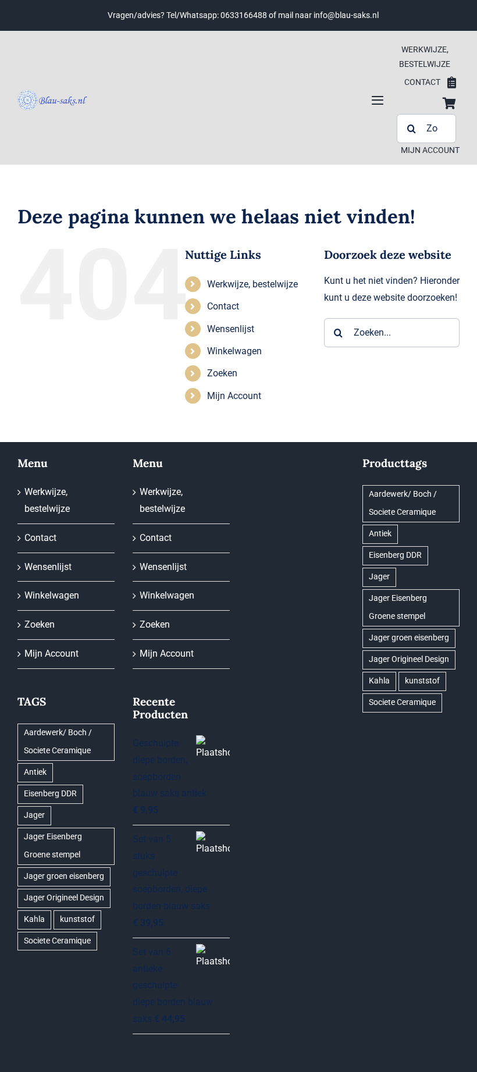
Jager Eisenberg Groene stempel (53, 846)
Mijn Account (234, 395)
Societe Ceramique (57, 941)
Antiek (35, 772)
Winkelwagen (234, 351)
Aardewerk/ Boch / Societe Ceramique (58, 742)
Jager (34, 815)
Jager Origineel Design (64, 898)
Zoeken (222, 373)
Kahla (34, 919)
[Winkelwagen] (449, 103)
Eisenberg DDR (50, 794)
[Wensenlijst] (451, 82)
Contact (223, 306)
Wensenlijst (230, 328)
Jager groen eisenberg (64, 876)
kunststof (77, 919)
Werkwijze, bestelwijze (252, 284)
